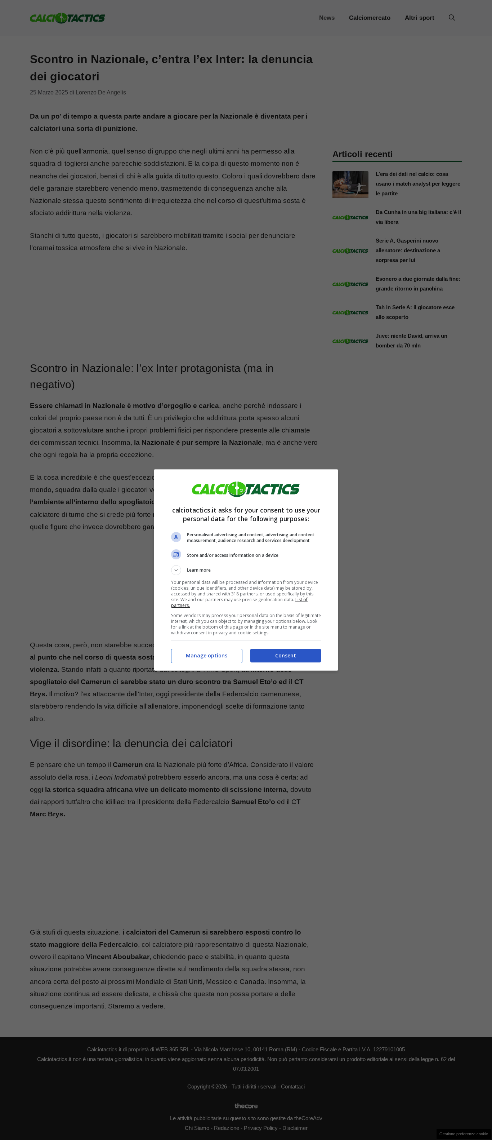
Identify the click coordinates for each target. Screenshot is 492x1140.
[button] (246, 570)
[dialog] (246, 570)
